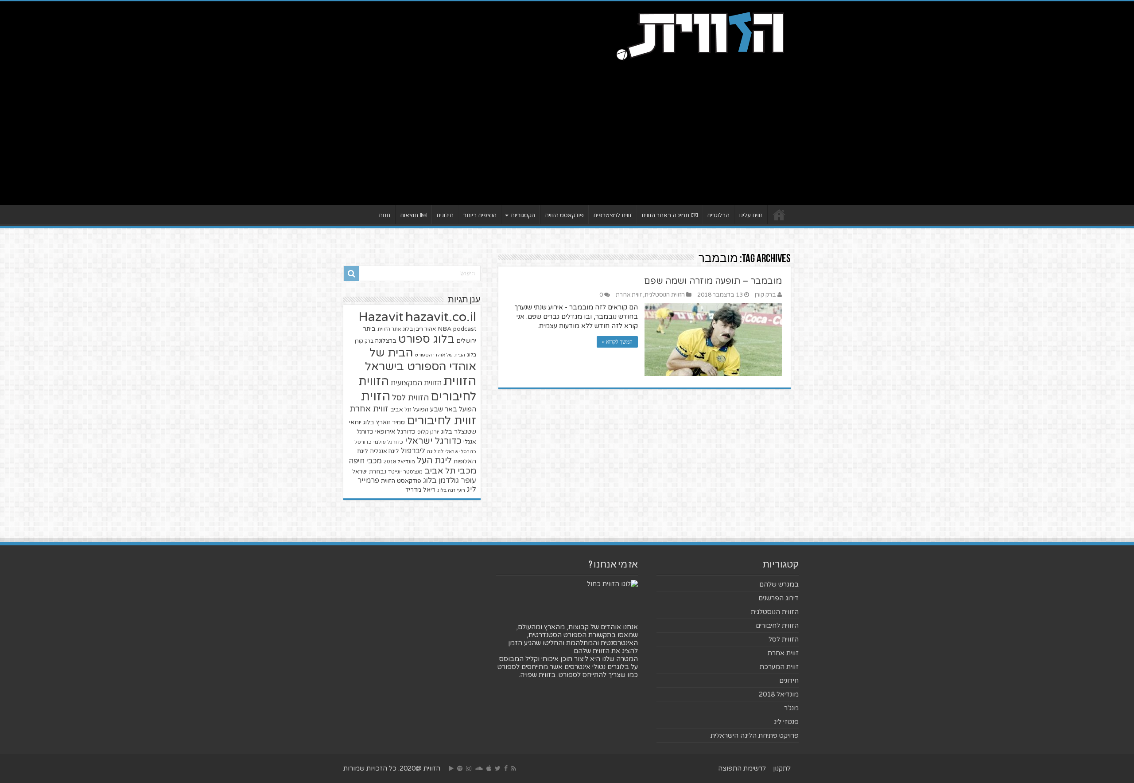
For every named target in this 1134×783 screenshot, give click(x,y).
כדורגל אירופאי (395, 431)
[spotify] (459, 768)
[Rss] (513, 768)
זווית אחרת (629, 294)
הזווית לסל (410, 398)
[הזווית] (700, 35)
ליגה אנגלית (384, 451)
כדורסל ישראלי (460, 451)
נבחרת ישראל (369, 471)
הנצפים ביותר (480, 215)
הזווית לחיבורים (777, 626)
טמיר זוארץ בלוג (384, 422)
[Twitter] (497, 768)
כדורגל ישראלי (433, 440)
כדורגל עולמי (388, 442)
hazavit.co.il (440, 317)
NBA (444, 329)
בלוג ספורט (426, 339)
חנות (384, 215)
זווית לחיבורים (441, 420)
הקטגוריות (523, 215)
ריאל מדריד (420, 489)
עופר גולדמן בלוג (449, 480)
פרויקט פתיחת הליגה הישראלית (755, 736)
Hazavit (381, 317)
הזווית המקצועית (416, 383)
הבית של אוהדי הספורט (440, 355)
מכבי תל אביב (450, 471)
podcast (464, 329)
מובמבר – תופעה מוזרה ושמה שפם (713, 281)
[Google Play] (451, 768)
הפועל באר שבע (453, 409)
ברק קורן (765, 294)
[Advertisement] (567, 130)
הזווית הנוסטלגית (665, 294)
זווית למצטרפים (613, 215)
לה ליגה (435, 451)
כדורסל (363, 442)
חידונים (445, 215)
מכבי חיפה (365, 461)
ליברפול (413, 450)
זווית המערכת (779, 667)
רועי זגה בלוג (451, 490)
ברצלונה (385, 341)
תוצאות (409, 215)
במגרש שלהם (779, 584)
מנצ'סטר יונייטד (405, 472)
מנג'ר (791, 708)
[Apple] (488, 768)
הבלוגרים (718, 215)
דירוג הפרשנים (778, 598)
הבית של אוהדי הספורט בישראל (420, 359)
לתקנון (782, 768)
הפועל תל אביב (409, 409)
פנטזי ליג (786, 722)
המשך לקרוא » (617, 342)
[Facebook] (506, 768)
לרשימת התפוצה (742, 768)
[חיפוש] (351, 273)
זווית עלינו (750, 215)
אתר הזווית (389, 329)
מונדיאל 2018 (399, 461)
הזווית (459, 381)
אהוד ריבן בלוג (419, 329)
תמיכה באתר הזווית (665, 215)
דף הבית (779, 214)
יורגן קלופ (428, 432)
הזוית (375, 396)
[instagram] (468, 768)
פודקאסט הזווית (564, 215)
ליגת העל (434, 460)
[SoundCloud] (479, 768)
